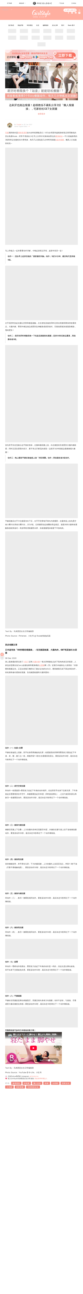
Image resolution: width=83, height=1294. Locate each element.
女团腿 (42, 665)
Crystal (19, 124)
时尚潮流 (30, 25)
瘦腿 (46, 1083)
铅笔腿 (26, 1083)
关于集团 (9, 3)
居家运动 (65, 1083)
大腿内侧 (36, 662)
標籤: (8, 1083)
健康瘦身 (45, 25)
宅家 (7, 133)
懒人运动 (37, 1083)
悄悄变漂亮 (22, 133)
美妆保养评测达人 (40, 1078)
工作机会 (73, 3)
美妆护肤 (20, 25)
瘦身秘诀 (59, 136)
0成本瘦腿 (59, 140)
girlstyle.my (34, 1076)
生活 (37, 25)
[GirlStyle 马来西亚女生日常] (41, 14)
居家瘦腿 (19, 1087)
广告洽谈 (61, 3)
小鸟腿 (9, 1087)
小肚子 (26, 662)
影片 (62, 25)
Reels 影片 (71, 25)
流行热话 (11, 25)
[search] (79, 10)
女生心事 (55, 25)
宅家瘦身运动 (33, 1087)
